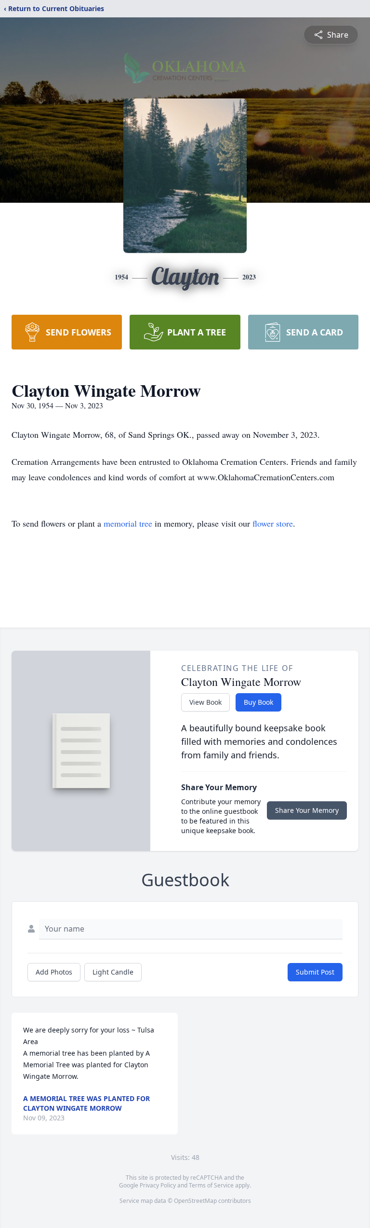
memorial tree (128, 523)
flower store (272, 523)
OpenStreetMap (195, 1201)
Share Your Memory (307, 810)
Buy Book (258, 702)
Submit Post (315, 972)
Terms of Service (211, 1185)
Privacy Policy (158, 1185)
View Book (205, 702)
